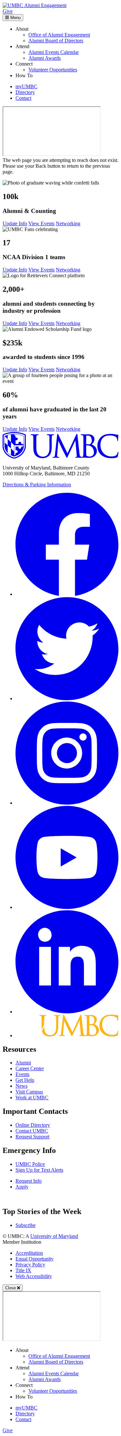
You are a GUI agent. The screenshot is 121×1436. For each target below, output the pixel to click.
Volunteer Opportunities (52, 69)
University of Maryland (54, 1236)
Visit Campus (29, 1091)
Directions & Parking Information (37, 484)
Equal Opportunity (34, 1259)
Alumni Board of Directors (55, 40)
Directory (25, 92)
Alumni (23, 1062)
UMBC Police (30, 1164)
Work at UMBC (31, 1097)
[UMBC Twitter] (66, 698)
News (21, 1086)
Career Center (29, 1068)
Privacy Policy (30, 1264)
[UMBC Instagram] (66, 803)
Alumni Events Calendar (53, 52)
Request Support (32, 1136)
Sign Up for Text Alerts (39, 1170)
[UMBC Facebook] (66, 594)
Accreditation (29, 1253)
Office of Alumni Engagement (59, 34)
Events (22, 1074)
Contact (23, 98)
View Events (41, 223)
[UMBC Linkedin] (66, 1011)
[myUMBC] (66, 1035)
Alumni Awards (44, 58)
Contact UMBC (31, 1131)
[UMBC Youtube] (66, 907)
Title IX (23, 1270)
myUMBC (26, 86)
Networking (68, 223)
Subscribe (25, 1225)
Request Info (28, 1181)
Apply (21, 1186)
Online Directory (32, 1125)
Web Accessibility (33, 1276)
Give (8, 11)
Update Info (15, 223)
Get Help (24, 1080)
